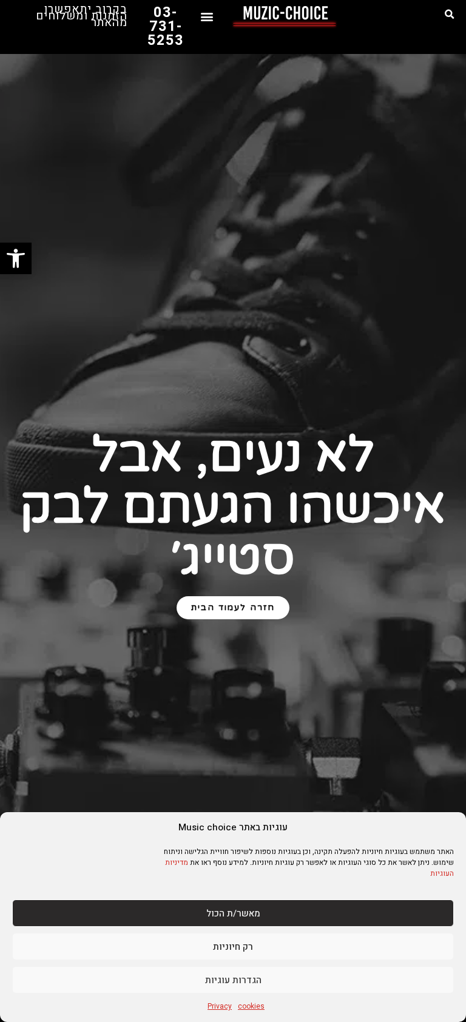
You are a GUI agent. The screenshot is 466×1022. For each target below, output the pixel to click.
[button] (449, 14)
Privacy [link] (220, 1006)
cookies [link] (251, 1006)
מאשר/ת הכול (233, 913)
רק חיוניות (233, 946)
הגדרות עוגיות (233, 980)
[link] (16, 258)
